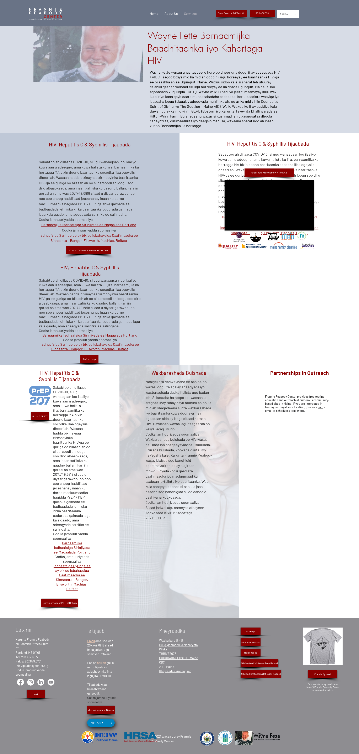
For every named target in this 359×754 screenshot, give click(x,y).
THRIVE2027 (167, 653)
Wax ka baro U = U (171, 640)
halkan (101, 663)
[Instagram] (30, 682)
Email (91, 641)
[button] (262, 13)
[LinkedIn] (40, 682)
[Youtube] (51, 682)
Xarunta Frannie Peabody (32, 639)
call (320, 407)
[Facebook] (20, 682)
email (269, 410)
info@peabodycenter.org (32, 665)
